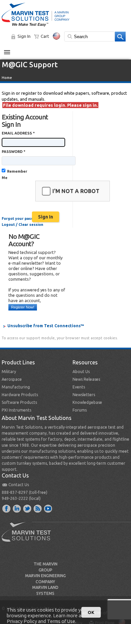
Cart (45, 36)
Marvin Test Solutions (29, 536)
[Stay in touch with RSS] (38, 508)
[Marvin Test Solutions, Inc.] (36, 26)
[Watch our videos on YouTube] (48, 508)
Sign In (24, 36)
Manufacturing (16, 387)
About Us (81, 371)
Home (7, 78)
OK (91, 612)
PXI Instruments (16, 410)
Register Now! (22, 307)
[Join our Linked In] (17, 508)
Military (9, 371)
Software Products (19, 402)
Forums (80, 410)
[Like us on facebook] (7, 508)
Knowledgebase (87, 402)
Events (79, 387)
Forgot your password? (23, 218)
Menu (10, 49)
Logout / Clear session (22, 224)
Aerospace (12, 379)
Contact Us (18, 484)
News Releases (86, 379)
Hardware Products (20, 394)
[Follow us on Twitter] (28, 508)
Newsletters (84, 394)
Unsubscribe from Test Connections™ (45, 326)
